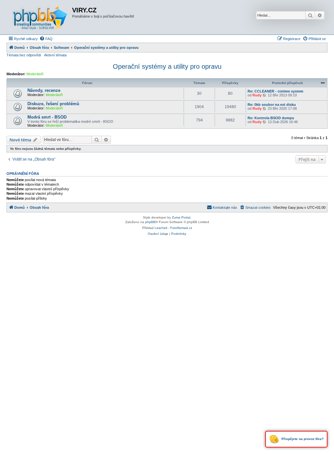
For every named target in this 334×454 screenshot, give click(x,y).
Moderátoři (34, 74)
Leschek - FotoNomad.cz (173, 228)
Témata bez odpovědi (24, 55)
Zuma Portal (181, 217)
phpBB (150, 222)
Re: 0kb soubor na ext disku (272, 104)
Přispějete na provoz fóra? (302, 439)
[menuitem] (46, 39)
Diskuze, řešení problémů (53, 103)
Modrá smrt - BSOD (47, 117)
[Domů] (40, 17)
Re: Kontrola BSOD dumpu (271, 118)
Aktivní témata (55, 55)
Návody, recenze (43, 90)
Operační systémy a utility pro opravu (167, 66)
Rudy (257, 95)
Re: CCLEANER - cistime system (275, 91)
